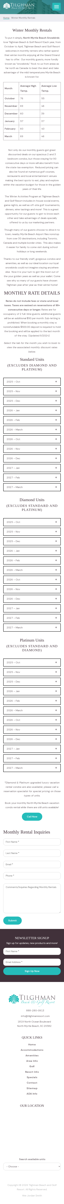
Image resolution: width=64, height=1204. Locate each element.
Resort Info (32, 1072)
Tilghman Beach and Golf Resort (18, 7)
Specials (32, 1077)
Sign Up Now (32, 971)
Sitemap (32, 1088)
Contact (32, 1082)
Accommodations (32, 1050)
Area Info (32, 1061)
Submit (12, 920)
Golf (32, 1066)
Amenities (32, 1055)
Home (32, 1044)
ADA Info (32, 1093)
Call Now (32, 816)
